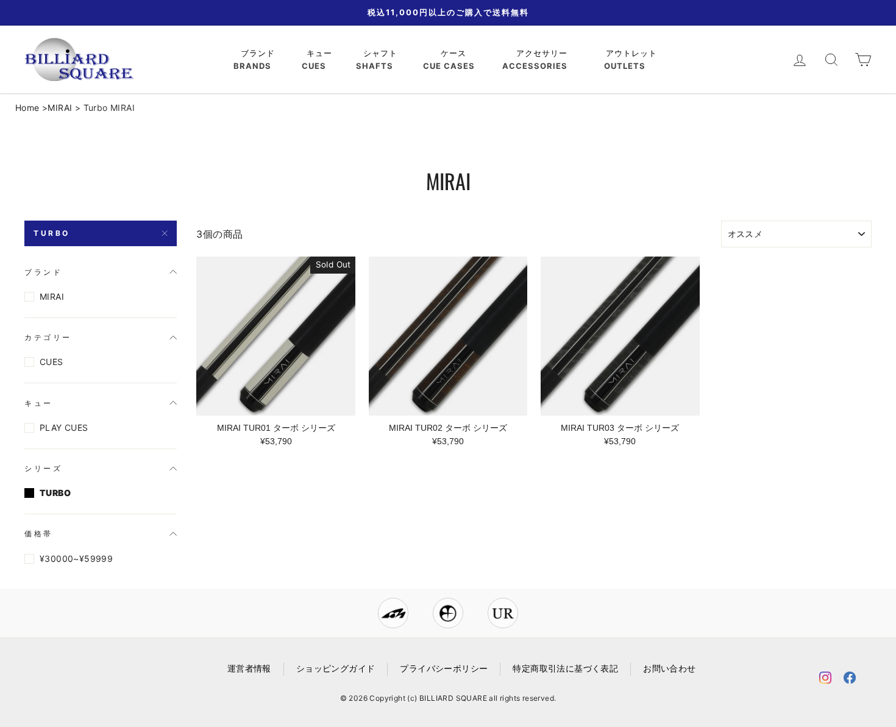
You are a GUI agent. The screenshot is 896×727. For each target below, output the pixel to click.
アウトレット (633, 53)
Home (27, 107)
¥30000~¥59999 (76, 558)
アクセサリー (543, 53)
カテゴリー (48, 337)
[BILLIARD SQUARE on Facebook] (850, 680)
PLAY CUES (64, 427)
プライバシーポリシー (444, 668)
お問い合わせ (669, 668)
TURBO (52, 233)
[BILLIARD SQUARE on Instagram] (825, 680)
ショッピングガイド (335, 668)
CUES (51, 361)
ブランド (259, 53)
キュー (321, 53)
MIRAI (60, 107)
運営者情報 (249, 668)
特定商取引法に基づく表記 (565, 668)
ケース (455, 53)
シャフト (381, 53)
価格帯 (38, 533)
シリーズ (43, 468)
